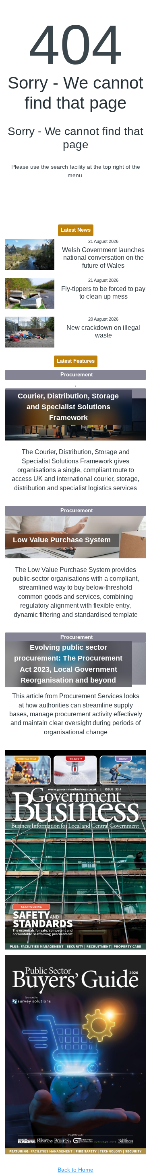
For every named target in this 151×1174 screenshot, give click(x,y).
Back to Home (75, 1169)
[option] (76, 850)
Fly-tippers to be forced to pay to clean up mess (103, 292)
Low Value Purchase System (62, 540)
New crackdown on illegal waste (103, 331)
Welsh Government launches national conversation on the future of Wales (103, 258)
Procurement (76, 375)
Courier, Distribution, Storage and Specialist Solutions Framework (68, 407)
